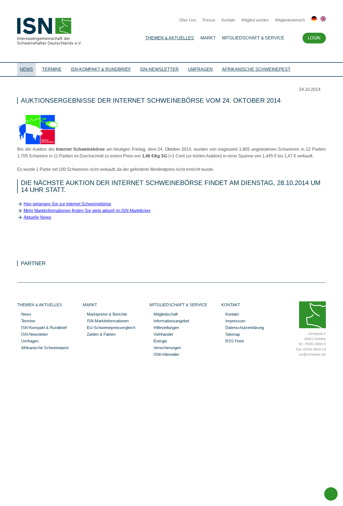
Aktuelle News (37, 217)
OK (2, 502)
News (26, 69)
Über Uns (187, 20)
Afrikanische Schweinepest (256, 69)
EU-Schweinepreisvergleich (109, 328)
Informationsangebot (169, 321)
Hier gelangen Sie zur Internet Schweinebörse (67, 204)
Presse (209, 20)
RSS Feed (232, 341)
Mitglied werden (255, 20)
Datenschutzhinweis (17, 494)
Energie (158, 341)
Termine (52, 69)
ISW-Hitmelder (164, 354)
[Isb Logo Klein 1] (37, 144)
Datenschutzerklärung (242, 328)
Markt (208, 38)
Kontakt (228, 20)
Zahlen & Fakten (99, 334)
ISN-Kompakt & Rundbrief (101, 69)
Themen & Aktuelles (169, 38)
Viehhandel (161, 334)
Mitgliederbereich (290, 20)
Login (314, 38)
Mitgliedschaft (164, 314)
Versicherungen (165, 348)
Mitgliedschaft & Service (253, 38)
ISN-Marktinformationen (106, 321)
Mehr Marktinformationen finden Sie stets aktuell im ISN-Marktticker (87, 210)
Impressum (233, 321)
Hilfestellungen (164, 328)
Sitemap (230, 334)
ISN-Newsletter (159, 69)
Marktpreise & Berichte (105, 314)
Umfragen (200, 69)
